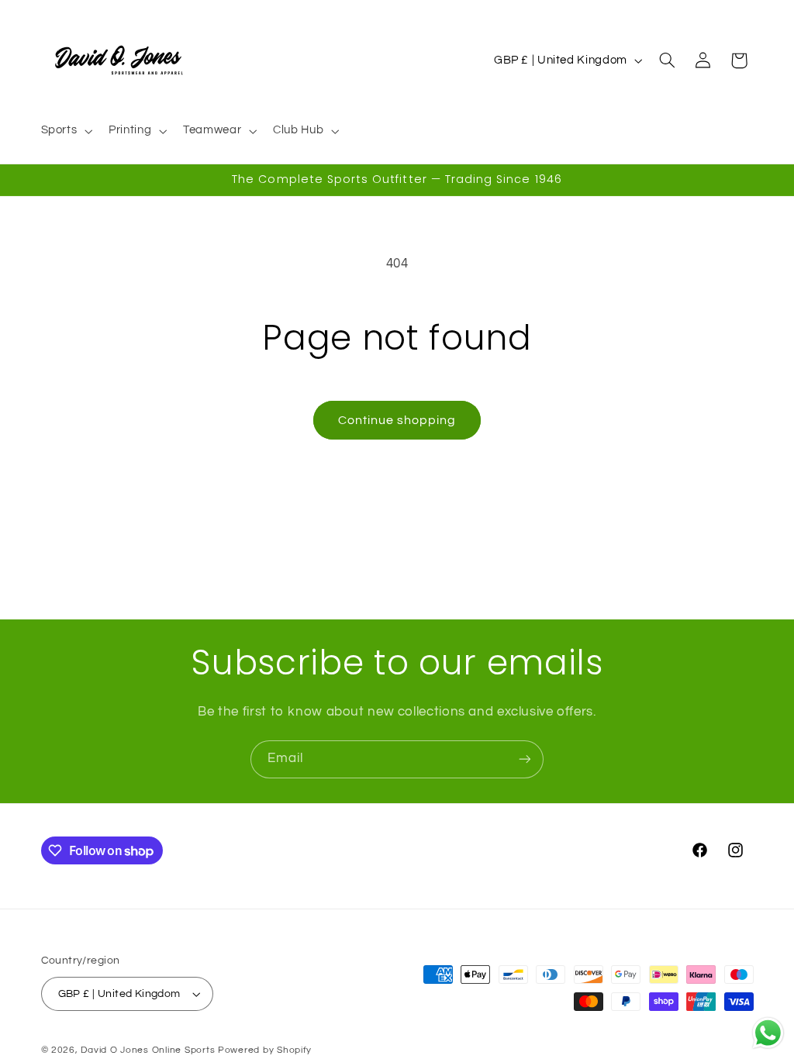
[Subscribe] (525, 759)
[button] (65, 131)
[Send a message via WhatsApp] (768, 1033)
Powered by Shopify (265, 1050)
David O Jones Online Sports (148, 1050)
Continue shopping (397, 420)
